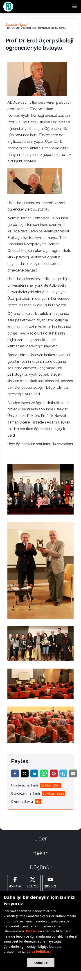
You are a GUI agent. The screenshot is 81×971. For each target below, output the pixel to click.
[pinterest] (54, 773)
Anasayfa (11, 24)
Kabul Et (41, 962)
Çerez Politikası (39, 951)
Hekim (40, 853)
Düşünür (41, 867)
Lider (23, 24)
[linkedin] (34, 773)
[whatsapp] (44, 773)
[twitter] (25, 773)
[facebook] (15, 773)
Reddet (31, 931)
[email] (73, 773)
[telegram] (63, 773)
